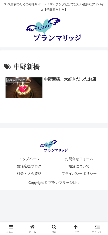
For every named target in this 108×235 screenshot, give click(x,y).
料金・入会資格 (29, 173)
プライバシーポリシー (79, 173)
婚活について (79, 166)
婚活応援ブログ (29, 166)
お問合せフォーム (79, 159)
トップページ (29, 159)
